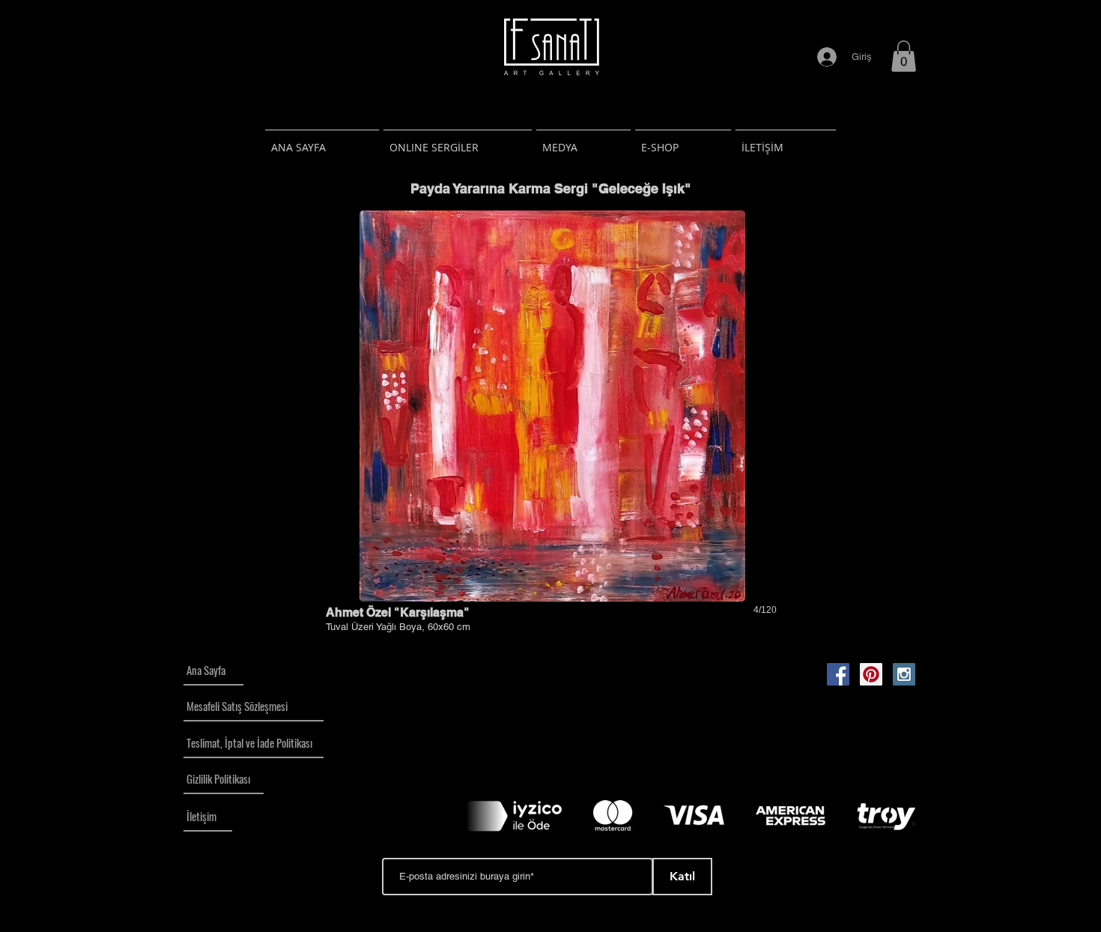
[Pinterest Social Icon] (871, 674)
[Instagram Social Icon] (904, 674)
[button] (904, 56)
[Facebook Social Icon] (838, 674)
